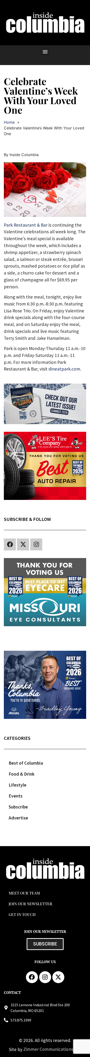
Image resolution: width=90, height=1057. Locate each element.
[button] (45, 52)
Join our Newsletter (30, 903)
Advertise (18, 818)
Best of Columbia (26, 763)
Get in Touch (22, 914)
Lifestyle (17, 785)
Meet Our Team (24, 892)
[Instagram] (36, 544)
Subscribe (18, 807)
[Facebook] (10, 544)
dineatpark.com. (64, 369)
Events (16, 796)
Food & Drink (22, 774)
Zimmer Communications (48, 1049)
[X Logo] (23, 544)
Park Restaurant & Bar (26, 225)
